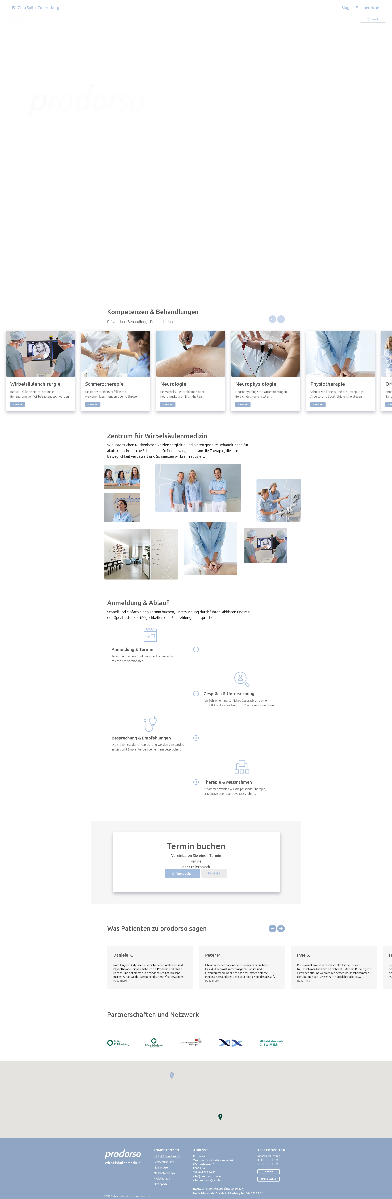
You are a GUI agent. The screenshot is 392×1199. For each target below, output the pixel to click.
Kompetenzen (174, 19)
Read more (120, 980)
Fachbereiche (367, 7)
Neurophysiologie (165, 1172)
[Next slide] (281, 319)
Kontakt (250, 19)
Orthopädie (161, 1184)
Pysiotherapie (162, 1178)
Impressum (145, 1196)
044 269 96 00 (206, 1172)
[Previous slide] (272, 319)
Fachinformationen (225, 19)
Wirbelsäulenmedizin (123, 1163)
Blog (345, 7)
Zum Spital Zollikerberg (38, 7)
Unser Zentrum (146, 19)
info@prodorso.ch (204, 1176)
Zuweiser (198, 19)
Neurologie (161, 1167)
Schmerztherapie (164, 1161)
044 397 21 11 (254, 1193)
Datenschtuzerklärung (130, 1196)
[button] (172, 1075)
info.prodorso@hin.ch (206, 1180)
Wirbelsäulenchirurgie (167, 1156)
